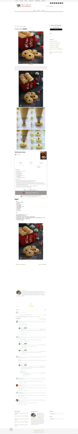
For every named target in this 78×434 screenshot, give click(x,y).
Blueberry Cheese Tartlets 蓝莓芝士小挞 (20, 264)
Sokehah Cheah (21, 378)
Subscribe (56, 29)
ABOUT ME (38, 430)
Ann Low (22, 343)
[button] (15, 153)
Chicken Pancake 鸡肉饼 (53, 41)
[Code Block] (27, 314)
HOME (35, 430)
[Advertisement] (39, 17)
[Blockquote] (26, 314)
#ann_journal (36, 193)
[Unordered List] (25, 314)
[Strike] (23, 314)
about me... (39, 294)
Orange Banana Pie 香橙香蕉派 (54, 45)
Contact (42, 430)
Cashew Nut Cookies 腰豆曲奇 (42, 264)
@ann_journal (30, 193)
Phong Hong (20, 392)
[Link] (28, 314)
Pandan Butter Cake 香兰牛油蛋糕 (55, 43)
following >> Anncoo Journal (32, 196)
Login (45, 309)
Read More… (37, 424)
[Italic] (21, 314)
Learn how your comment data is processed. (33, 316)
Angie (20, 400)
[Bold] (19, 314)
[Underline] (22, 314)
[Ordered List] (24, 314)
